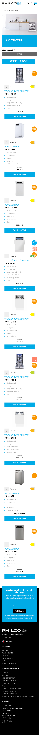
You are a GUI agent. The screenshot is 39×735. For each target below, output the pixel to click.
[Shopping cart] (28, 3)
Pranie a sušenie (7, 653)
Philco (4, 10)
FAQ (3, 686)
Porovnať (13, 87)
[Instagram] (3, 722)
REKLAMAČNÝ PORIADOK (9, 694)
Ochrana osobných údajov (11, 689)
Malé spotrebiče (7, 650)
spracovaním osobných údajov (23, 618)
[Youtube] (10, 722)
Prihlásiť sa (19, 611)
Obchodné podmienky (9, 691)
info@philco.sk (11, 718)
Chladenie (5, 656)
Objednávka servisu (9, 681)
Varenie (4, 661)
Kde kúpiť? (5, 675)
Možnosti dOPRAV (8, 678)
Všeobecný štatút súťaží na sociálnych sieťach (18, 696)
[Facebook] (7, 722)
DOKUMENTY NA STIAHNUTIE (11, 683)
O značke (5, 673)
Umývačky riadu (7, 658)
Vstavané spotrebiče (9, 663)
